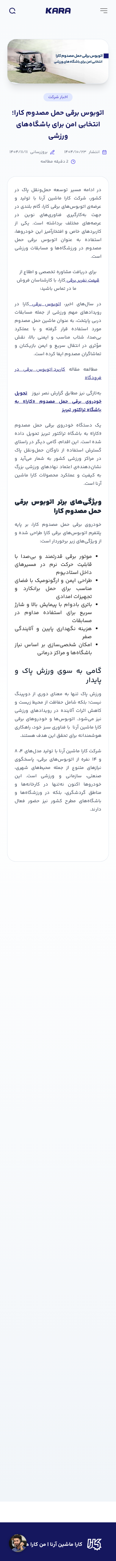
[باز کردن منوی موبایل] (104, 10)
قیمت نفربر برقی (82, 280)
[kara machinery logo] (58, 11)
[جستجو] (12, 10)
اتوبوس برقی (45, 304)
